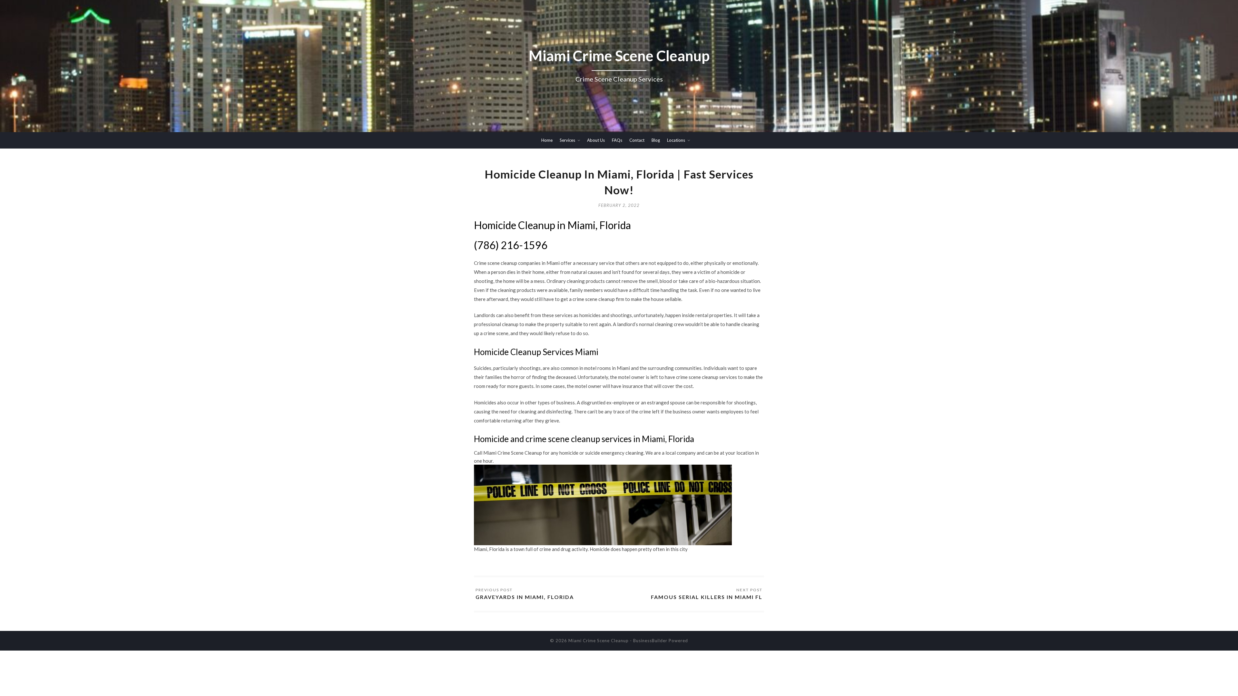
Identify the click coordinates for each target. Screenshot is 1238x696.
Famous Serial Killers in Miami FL (706, 597)
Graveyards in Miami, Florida (525, 597)
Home (547, 140)
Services (567, 140)
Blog (656, 140)
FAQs (617, 140)
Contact (636, 140)
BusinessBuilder (650, 640)
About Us (596, 140)
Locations (676, 140)
